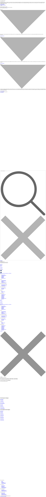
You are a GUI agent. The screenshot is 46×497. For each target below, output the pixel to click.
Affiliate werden (3, 486)
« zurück (1, 5)
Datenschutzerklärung (2, 4)
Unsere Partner (2, 484)
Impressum (5, 496)
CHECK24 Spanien (3, 483)
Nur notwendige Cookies (2, 0)
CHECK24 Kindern (4, 490)
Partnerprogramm (3, 485)
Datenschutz (2, 496)
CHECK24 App (3, 493)
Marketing (1, 64)
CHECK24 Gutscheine (4, 494)
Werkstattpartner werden (4, 487)
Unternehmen (3, 482)
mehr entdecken (1, 399)
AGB (0, 496)
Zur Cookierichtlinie (2, 63)
